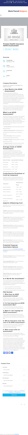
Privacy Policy (18, 392)
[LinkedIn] (14, 5)
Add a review (8, 49)
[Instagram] (19, 5)
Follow (16, 49)
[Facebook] (10, 5)
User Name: (5, 367)
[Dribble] (16, 5)
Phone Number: (6, 378)
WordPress (17, 434)
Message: (5, 383)
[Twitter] (12, 5)
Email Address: (6, 372)
